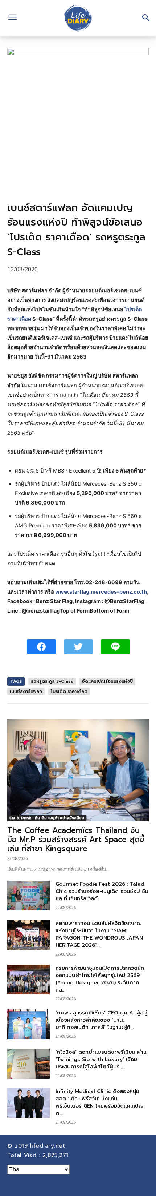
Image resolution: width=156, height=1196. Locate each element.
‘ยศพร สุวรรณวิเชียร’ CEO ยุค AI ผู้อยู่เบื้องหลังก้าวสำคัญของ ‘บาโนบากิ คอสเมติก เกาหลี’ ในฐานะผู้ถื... (101, 1020)
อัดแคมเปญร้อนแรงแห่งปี (107, 681)
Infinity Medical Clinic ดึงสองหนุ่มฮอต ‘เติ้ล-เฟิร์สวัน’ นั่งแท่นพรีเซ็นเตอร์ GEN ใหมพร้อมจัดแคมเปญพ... (100, 1102)
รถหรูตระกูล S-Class (52, 681)
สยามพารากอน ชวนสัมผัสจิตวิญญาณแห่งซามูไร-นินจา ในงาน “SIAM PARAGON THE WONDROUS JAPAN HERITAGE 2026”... (99, 934)
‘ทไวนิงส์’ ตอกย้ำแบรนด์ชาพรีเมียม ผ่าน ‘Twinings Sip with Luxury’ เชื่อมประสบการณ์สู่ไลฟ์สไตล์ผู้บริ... (101, 1059)
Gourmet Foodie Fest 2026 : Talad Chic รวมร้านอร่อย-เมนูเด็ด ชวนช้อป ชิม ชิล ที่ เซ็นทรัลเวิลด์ (102, 891)
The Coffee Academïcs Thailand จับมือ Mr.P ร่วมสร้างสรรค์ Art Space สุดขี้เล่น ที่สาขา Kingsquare (75, 839)
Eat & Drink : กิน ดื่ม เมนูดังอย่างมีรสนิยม (46, 818)
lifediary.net (48, 1146)
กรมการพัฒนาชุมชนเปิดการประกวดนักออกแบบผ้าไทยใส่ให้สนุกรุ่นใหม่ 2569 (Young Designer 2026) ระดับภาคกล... (100, 979)
